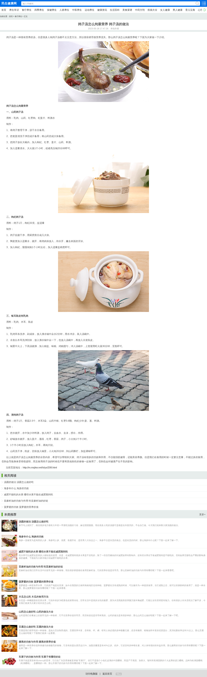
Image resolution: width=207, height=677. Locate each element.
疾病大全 (152, 10)
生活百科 (115, 10)
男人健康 (177, 10)
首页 (3, 10)
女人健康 (165, 10)
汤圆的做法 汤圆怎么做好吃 (19, 482)
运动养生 (89, 10)
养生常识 (14, 10)
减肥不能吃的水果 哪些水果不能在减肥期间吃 (28, 494)
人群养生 (64, 10)
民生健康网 (9, 3)
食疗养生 (27, 10)
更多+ (202, 514)
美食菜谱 (127, 10)
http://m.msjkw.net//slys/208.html (40, 467)
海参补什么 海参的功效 (16, 488)
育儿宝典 (190, 10)
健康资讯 (102, 10)
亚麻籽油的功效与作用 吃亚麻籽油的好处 (26, 500)
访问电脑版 (91, 673)
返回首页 (107, 673)
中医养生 (77, 10)
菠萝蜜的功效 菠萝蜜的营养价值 (21, 507)
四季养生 (39, 10)
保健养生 (52, 10)
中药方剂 (140, 10)
